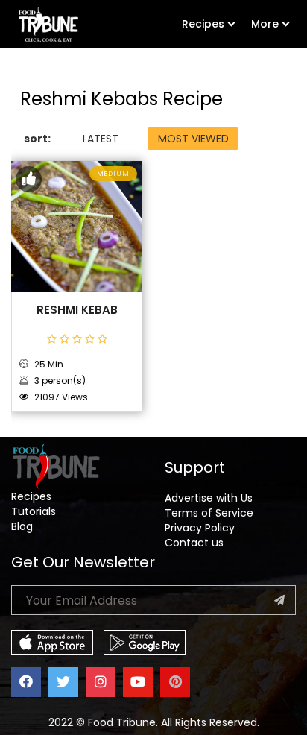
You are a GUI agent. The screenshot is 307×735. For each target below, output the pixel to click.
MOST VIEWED (193, 138)
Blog (22, 526)
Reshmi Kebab (77, 310)
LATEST (100, 138)
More (265, 23)
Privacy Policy (200, 527)
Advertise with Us (209, 497)
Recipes (203, 23)
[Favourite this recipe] (29, 179)
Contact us (194, 542)
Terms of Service (209, 512)
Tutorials (33, 511)
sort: (37, 138)
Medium (113, 173)
